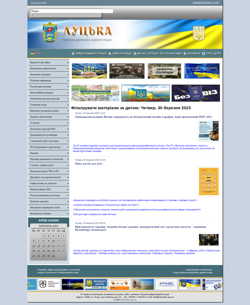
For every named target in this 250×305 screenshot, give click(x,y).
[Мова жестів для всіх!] (209, 195)
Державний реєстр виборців (43, 135)
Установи (34, 122)
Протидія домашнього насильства (46, 159)
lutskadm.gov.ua (129, 300)
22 (43, 250)
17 (53, 246)
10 (53, 240)
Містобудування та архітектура (45, 147)
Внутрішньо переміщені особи (45, 207)
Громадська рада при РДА (42, 129)
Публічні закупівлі (39, 201)
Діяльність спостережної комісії (45, 177)
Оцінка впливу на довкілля (43, 183)
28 (38, 255)
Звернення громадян (40, 74)
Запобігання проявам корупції (44, 98)
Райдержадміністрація (91, 53)
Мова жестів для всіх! (89, 163)
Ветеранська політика (40, 213)
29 (43, 255)
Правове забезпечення (41, 116)
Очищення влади (38, 104)
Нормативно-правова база (43, 68)
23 (48, 250)
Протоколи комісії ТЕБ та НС (44, 171)
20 (33, 250)
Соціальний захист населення (44, 141)
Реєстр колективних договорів (45, 195)
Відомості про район (40, 62)
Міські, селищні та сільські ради (159, 53)
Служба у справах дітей (41, 165)
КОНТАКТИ (194, 53)
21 (38, 250)
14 (38, 246)
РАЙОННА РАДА (122, 53)
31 (53, 255)
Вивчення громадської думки (44, 110)
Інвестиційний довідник (41, 92)
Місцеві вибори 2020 (40, 189)
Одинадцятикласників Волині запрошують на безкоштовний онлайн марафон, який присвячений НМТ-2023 (143, 116)
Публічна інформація (40, 80)
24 (53, 250)
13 (33, 246)
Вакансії (34, 153)
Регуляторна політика (40, 86)
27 (33, 255)
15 (43, 246)
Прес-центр (213, 53)
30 (48, 255)
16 (48, 246)
